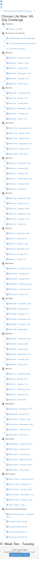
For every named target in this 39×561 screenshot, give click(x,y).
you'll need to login (28, 552)
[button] (1, 2)
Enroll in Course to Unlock (19, 555)
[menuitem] (1, 5)
